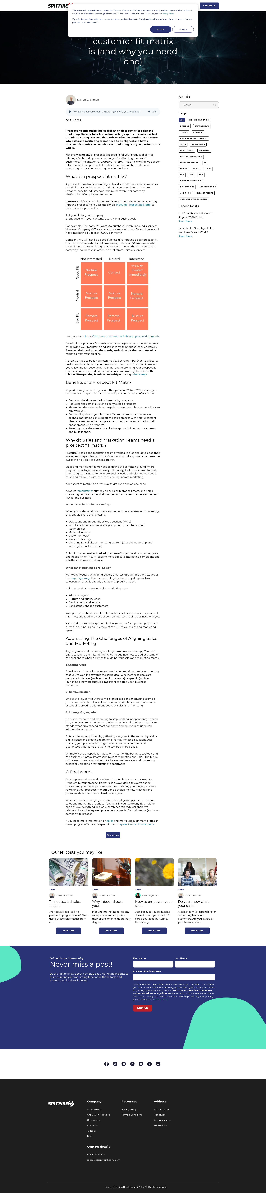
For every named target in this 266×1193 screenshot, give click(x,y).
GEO (201, 175)
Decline (183, 29)
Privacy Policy (168, 13)
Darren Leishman (88, 99)
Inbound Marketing (199, 120)
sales (110, 820)
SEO (182, 175)
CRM (209, 169)
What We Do (94, 1109)
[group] (113, 112)
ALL (181, 120)
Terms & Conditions (131, 1115)
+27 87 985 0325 (96, 1154)
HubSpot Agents (204, 193)
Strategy (198, 132)
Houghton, (160, 1115)
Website (197, 169)
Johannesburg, (162, 1120)
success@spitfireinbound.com (103, 1160)
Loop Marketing (208, 187)
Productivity (198, 144)
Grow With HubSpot (98, 1115)
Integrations (187, 187)
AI (205, 163)
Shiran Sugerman (150, 895)
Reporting (204, 150)
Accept (160, 29)
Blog (89, 1136)
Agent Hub (185, 193)
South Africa (160, 1125)
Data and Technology (191, 156)
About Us (92, 1125)
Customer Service (189, 163)
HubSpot (184, 126)
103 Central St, (162, 1109)
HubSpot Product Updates (193, 138)
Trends (184, 132)
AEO (191, 175)
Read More (185, 221)
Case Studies (186, 150)
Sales (183, 144)
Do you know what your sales (193, 904)
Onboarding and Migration (194, 199)
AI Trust (91, 1131)
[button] (70, 112)
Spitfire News (202, 126)
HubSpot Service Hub (190, 181)
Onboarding (94, 1120)
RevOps (183, 169)
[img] (149, 111)
